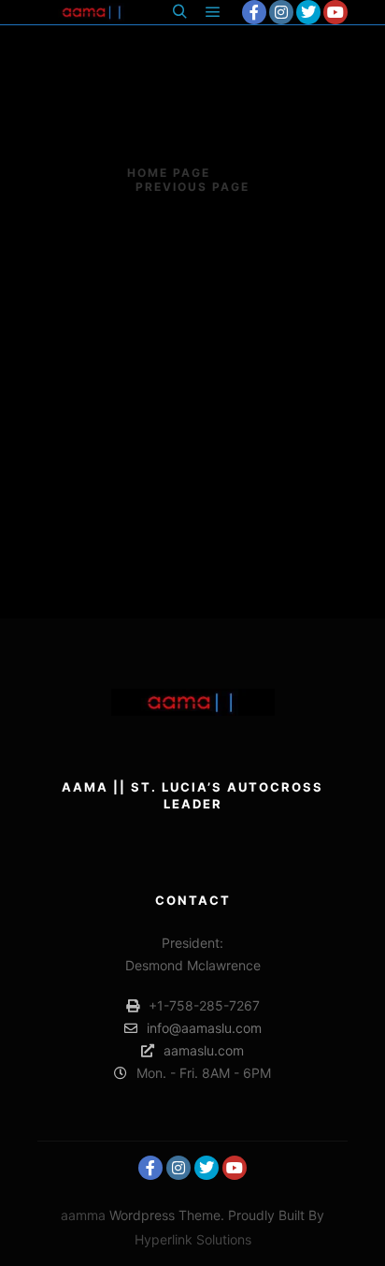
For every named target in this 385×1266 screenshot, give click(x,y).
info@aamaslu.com (204, 1028)
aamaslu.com (204, 1050)
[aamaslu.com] (93, 12)
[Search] (179, 12)
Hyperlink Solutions (193, 1239)
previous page (192, 187)
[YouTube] (335, 12)
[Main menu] (213, 12)
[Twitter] (308, 12)
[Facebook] (254, 12)
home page (168, 173)
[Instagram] (281, 12)
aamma (83, 1215)
